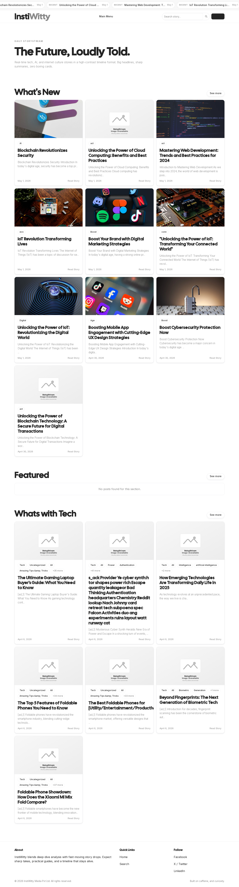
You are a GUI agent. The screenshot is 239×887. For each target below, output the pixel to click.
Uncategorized (37, 565)
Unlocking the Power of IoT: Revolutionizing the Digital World (44, 332)
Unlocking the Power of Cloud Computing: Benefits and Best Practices (118, 155)
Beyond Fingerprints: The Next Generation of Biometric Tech (189, 700)
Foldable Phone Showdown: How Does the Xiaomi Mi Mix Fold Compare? (45, 797)
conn (164, 232)
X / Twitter (181, 864)
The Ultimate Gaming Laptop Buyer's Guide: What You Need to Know (46, 582)
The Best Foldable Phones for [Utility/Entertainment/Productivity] (124, 705)
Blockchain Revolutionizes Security (42, 153)
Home (124, 857)
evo (22, 232)
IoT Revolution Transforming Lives (44, 241)
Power (111, 565)
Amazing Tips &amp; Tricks (34, 571)
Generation (199, 690)
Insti (32, 16)
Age (92, 320)
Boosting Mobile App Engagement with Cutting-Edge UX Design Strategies (119, 332)
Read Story (73, 181)
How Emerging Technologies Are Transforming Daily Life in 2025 (188, 582)
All (51, 565)
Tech (22, 565)
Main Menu (106, 16)
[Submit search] (206, 16)
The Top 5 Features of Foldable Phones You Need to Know (47, 705)
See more (216, 93)
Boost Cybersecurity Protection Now (190, 330)
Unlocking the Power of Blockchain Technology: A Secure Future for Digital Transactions (42, 423)
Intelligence (185, 565)
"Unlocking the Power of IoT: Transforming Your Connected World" (188, 244)
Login (218, 16)
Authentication (127, 565)
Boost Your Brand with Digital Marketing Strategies (116, 241)
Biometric (184, 690)
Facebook (180, 857)
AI (21, 143)
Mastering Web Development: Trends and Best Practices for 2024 (189, 155)
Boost (93, 232)
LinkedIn (179, 871)
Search (124, 864)
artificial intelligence (206, 565)
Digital (23, 320)
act (92, 143)
